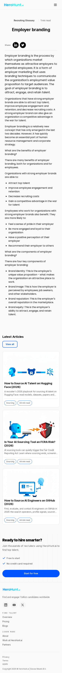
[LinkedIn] (5, 605)
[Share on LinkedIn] (16, 45)
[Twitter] (22, 605)
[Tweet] (23, 45)
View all (10, 344)
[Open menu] (55, 5)
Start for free (31, 573)
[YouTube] (14, 605)
